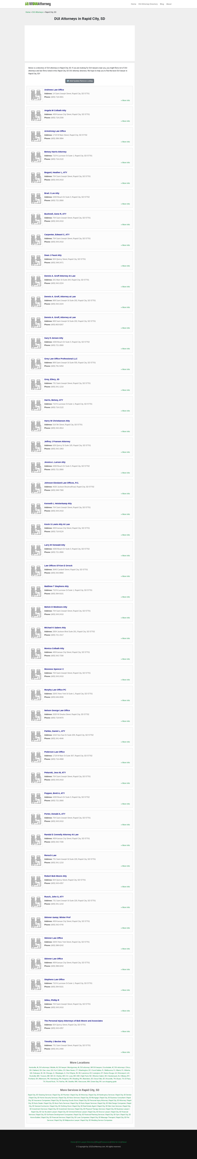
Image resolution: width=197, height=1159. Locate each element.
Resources (105, 1142)
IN (79, 1073)
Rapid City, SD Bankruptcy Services (101, 1095)
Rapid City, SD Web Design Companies (112, 1103)
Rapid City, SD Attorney (79, 1095)
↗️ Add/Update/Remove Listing (80, 81)
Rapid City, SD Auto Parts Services (56, 1103)
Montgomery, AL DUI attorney (78, 1067)
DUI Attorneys (37, 12)
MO (78, 1076)
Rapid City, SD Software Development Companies (54, 1115)
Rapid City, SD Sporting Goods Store (64, 1100)
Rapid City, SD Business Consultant (112, 1098)
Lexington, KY (98, 1073)
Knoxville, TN (110, 1079)
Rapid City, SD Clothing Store (60, 1106)
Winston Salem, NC (100, 1076)
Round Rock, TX (52, 1082)
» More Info (125, 100)
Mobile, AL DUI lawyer (58, 1067)
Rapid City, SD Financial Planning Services (89, 1115)
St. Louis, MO (71, 1076)
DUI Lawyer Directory (85, 1142)
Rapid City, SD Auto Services (69, 1098)
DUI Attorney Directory (148, 4)
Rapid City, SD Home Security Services (43, 1098)
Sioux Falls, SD (99, 1079)
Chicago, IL (50, 1073)
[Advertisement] (79, 43)
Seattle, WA (73, 1082)
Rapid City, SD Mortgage (90, 1098)
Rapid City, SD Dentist (123, 1095)
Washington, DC (85, 1070)
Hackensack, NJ (114, 1076)
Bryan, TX (120, 1079)
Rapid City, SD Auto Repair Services (84, 1103)
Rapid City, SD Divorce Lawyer (99, 1112)
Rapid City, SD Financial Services (53, 1117)
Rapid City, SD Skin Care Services (110, 1106)
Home (133, 4)
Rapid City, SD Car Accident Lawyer (44, 1112)
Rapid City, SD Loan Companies (77, 1117)
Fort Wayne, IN (72, 1073)
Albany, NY (125, 1076)
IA (44, 1073)
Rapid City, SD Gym (112, 1115)
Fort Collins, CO (59, 1070)
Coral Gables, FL (98, 1070)
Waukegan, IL (60, 1073)
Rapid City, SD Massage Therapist (103, 1117)
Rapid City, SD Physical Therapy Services (90, 1109)
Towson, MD (45, 1076)
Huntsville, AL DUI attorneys (39, 1067)
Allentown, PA (44, 1079)
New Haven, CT (72, 1070)
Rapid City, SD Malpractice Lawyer (67, 1120)
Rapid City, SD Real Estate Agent (84, 1106)
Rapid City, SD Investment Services (61, 1109)
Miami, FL (119, 1070)
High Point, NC (86, 1076)
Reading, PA (77, 1079)
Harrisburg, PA (56, 1079)
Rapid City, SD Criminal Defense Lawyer (72, 1112)
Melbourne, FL (110, 1070)
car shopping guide (109, 1082)
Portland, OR (33, 1079)
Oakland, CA (37, 1070)
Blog (162, 4)
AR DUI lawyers (96, 1067)
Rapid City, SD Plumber (61, 1095)
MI (52, 1076)
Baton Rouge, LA (110, 1073)
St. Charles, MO (59, 1076)
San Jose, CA (48, 1070)
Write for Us (115, 1142)
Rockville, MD (34, 1076)
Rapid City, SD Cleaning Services (40, 1095)
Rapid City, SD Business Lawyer (117, 1109)
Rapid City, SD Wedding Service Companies (96, 1120)
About (168, 4)
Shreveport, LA (123, 1073)
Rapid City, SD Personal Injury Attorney (93, 1100)
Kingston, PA (67, 1079)
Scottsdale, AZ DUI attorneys (114, 1067)
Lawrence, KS (87, 1073)
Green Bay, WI (96, 1082)
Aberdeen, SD (88, 1079)
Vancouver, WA (84, 1082)
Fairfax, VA (63, 1082)
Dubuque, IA (37, 1073)
